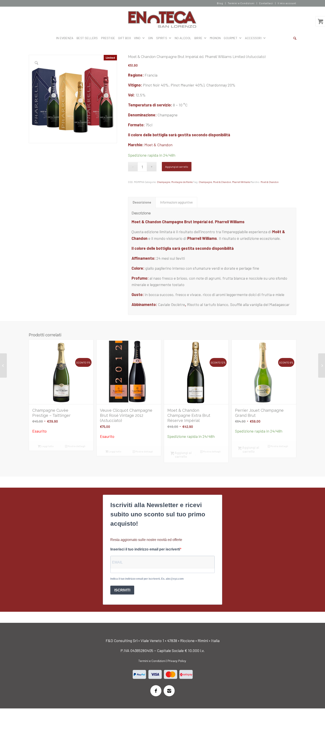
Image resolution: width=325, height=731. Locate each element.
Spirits (161, 38)
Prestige (108, 38)
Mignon (215, 38)
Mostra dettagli (76, 446)
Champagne (163, 182)
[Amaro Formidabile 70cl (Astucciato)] (321, 365)
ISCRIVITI (122, 590)
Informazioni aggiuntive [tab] (176, 202)
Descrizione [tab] (142, 202)
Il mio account (287, 3)
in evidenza (64, 38)
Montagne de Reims (182, 182)
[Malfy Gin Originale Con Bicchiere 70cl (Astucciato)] (3, 365)
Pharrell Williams (241, 182)
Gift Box (124, 38)
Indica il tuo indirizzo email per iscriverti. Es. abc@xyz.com (147, 578)
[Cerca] (294, 38)
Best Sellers (87, 38)
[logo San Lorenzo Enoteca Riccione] (162, 19)
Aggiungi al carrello (176, 166)
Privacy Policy (177, 661)
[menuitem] (220, 3)
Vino (137, 38)
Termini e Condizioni (241, 3)
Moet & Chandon (158, 144)
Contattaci (266, 3)
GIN (150, 38)
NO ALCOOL (183, 38)
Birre (198, 38)
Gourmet (230, 38)
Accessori (253, 38)
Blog (220, 3)
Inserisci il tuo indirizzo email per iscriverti (145, 549)
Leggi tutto (47, 446)
